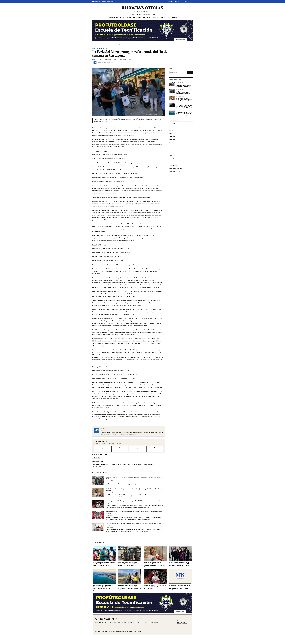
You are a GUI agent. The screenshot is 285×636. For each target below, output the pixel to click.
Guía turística (172, 124)
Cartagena (96, 457)
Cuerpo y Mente (113, 622)
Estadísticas (125, 625)
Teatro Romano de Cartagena (101, 464)
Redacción (100, 62)
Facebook (97, 625)
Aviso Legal (123, 631)
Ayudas (171, 155)
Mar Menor (172, 127)
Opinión (122, 17)
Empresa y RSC (137, 17)
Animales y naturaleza (174, 171)
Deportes (163, 17)
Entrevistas (147, 17)
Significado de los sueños (175, 168)
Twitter (119, 625)
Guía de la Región (97, 466)
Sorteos (170, 1)
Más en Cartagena (148, 464)
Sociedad (155, 17)
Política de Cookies (116, 631)
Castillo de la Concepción (135, 464)
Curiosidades (172, 159)
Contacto (129, 631)
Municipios (172, 143)
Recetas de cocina (173, 162)
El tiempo (171, 146)
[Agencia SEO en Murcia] (182, 622)
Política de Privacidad (136, 631)
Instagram (103, 625)
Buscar (178, 1)
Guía (165, 1)
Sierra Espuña (172, 136)
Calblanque (172, 139)
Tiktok (114, 625)
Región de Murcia (113, 17)
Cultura (129, 17)
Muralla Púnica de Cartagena (118, 464)
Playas (171, 130)
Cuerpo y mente (173, 165)
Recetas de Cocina (122, 622)
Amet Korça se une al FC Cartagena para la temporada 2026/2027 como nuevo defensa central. (133, 501)
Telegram (109, 625)
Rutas (170, 133)
